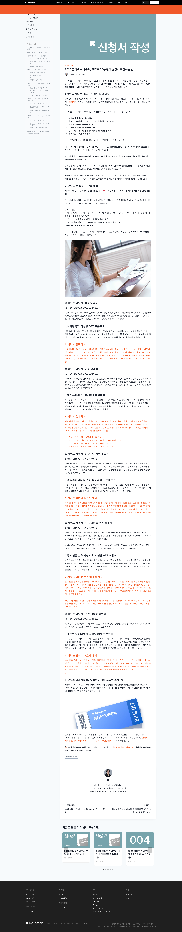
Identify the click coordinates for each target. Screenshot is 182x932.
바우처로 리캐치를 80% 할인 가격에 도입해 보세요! (38, 132)
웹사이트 (129, 895)
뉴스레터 (95, 895)
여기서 (72, 102)
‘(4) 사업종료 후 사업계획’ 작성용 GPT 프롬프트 (40, 107)
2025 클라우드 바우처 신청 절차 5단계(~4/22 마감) (85, 808)
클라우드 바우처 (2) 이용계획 (37, 69)
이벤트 (28, 33)
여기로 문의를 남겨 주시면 (123, 747)
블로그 (119, 2)
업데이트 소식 (97, 898)
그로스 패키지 (30, 911)
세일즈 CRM (30, 898)
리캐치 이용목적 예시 (36, 66)
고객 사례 (83, 2)
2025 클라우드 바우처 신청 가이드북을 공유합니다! (108, 854)
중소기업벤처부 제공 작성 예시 (39, 59)
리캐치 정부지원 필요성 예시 (39, 95)
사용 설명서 (96, 901)
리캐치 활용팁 (32, 29)
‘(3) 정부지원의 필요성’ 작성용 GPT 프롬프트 (39, 91)
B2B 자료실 (31, 21)
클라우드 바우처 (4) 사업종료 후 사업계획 (37, 99)
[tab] (103, 869)
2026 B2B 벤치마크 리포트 (101, 911)
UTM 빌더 (96, 905)
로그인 (145, 2)
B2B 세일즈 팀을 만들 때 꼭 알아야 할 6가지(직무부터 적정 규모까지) (131, 808)
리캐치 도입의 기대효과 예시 (39, 127)
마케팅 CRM (30, 895)
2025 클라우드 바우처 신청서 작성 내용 (38, 48)
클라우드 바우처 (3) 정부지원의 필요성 (38, 84)
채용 (127, 898)
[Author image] (66, 74)
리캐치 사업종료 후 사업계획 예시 (39, 111)
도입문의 (154, 3)
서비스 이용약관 (53, 923)
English (84, 923)
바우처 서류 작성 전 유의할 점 (37, 52)
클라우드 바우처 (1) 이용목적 (36, 56)
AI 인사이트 (31, 14)
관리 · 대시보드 (31, 901)
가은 (72, 74)
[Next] (150, 850)
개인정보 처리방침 (66, 923)
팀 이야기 (30, 36)
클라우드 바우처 (71, 756)
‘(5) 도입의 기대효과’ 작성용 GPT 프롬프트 (40, 124)
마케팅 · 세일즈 (70, 66)
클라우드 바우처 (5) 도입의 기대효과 (38, 116)
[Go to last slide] (66, 850)
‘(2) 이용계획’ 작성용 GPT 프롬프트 (40, 76)
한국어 (77, 923)
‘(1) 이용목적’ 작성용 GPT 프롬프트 (40, 62)
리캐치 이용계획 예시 (36, 80)
